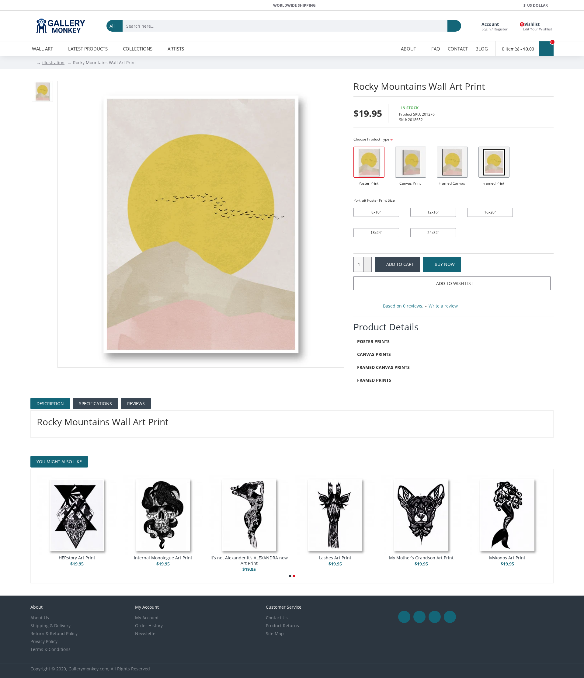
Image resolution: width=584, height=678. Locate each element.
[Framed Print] (493, 162)
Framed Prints (374, 380)
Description (50, 403)
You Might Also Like (59, 461)
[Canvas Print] (410, 162)
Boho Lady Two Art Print (249, 558)
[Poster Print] (368, 162)
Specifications (95, 403)
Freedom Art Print (507, 558)
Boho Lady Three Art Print (163, 558)
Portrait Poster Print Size (374, 200)
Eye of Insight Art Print (421, 558)
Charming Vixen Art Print (335, 558)
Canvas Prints (374, 354)
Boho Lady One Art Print (76, 558)
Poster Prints (373, 341)
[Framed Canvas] (452, 162)
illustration (53, 62)
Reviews (136, 403)
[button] (290, 576)
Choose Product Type (371, 139)
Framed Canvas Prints (383, 367)
